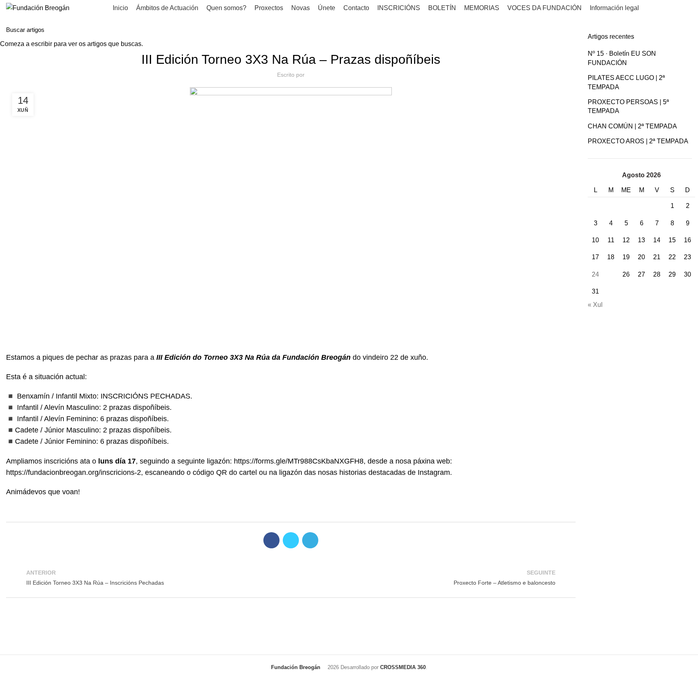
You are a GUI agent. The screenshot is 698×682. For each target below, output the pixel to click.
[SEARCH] (687, 29)
